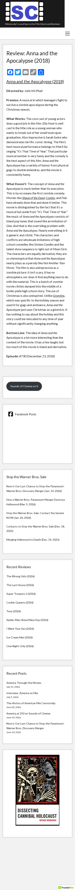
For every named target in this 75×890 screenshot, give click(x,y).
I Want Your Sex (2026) (20, 628)
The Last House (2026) (20, 585)
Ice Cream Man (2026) (19, 637)
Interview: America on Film (22, 693)
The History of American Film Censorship (30, 703)
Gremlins (58, 295)
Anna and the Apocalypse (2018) (35, 81)
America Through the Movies (23, 682)
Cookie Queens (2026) (19, 602)
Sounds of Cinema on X (24, 386)
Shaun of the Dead (33, 198)
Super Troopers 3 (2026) (21, 593)
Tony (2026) (13, 611)
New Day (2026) (38, 620)
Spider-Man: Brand (17, 620)
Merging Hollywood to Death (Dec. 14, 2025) (32, 539)
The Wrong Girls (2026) (20, 576)
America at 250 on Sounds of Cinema (28, 713)
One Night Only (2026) (20, 646)
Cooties (50, 198)
